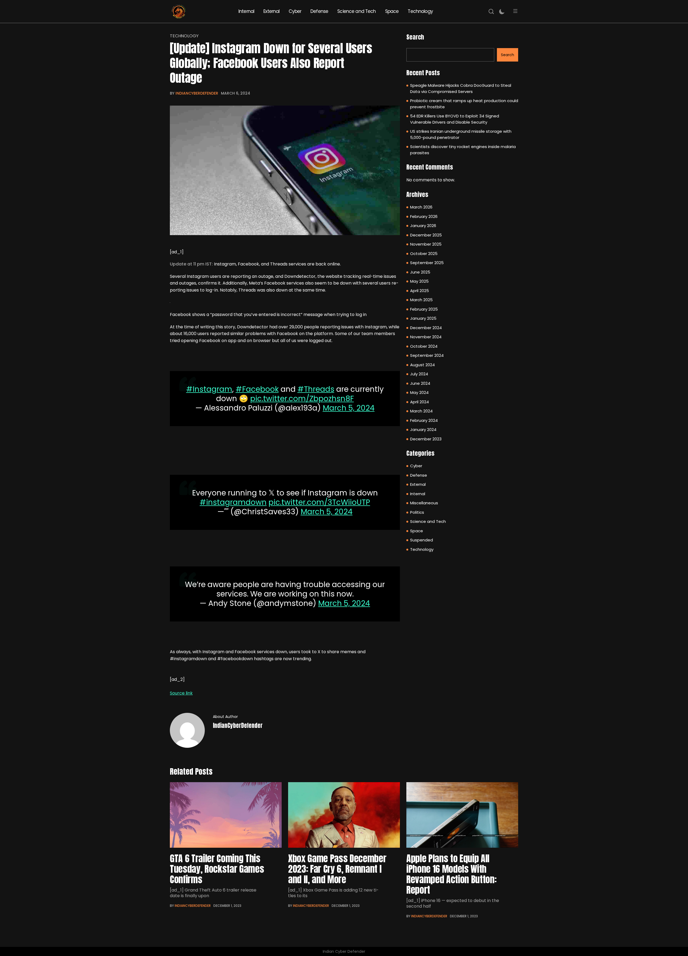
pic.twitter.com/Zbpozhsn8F (302, 398)
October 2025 (424, 253)
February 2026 (424, 216)
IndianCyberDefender (196, 93)
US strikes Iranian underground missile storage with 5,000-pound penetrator (460, 134)
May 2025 (419, 281)
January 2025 (423, 318)
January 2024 (423, 429)
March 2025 (421, 300)
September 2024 (427, 355)
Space (392, 11)
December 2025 (426, 235)
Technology (420, 11)
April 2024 (419, 402)
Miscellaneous (424, 503)
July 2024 (419, 374)
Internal (246, 11)
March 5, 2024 (349, 408)
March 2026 (421, 207)
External (271, 11)
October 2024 (424, 346)
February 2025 (424, 309)
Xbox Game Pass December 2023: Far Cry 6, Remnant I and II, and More (337, 869)
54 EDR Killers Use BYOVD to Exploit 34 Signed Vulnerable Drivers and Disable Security (454, 119)
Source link (181, 693)
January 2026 (423, 225)
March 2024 (421, 411)
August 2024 (422, 365)
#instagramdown (233, 502)
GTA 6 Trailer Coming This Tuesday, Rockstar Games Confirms (217, 869)
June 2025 (420, 272)
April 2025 (419, 290)
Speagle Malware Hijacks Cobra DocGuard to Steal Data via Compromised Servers (460, 88)
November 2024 (426, 337)
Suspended (421, 540)
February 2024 (424, 420)
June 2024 (420, 383)
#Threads (316, 389)
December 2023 (426, 439)
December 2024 (426, 327)
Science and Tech (356, 11)
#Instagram (209, 389)
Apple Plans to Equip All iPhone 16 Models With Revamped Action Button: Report (451, 874)
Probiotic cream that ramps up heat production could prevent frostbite (464, 104)
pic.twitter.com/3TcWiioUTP (319, 502)
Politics (417, 512)
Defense (319, 11)
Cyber (295, 11)
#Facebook (257, 389)
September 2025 (427, 262)
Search (415, 37)
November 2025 (426, 244)
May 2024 (419, 392)
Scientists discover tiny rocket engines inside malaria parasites (463, 150)
